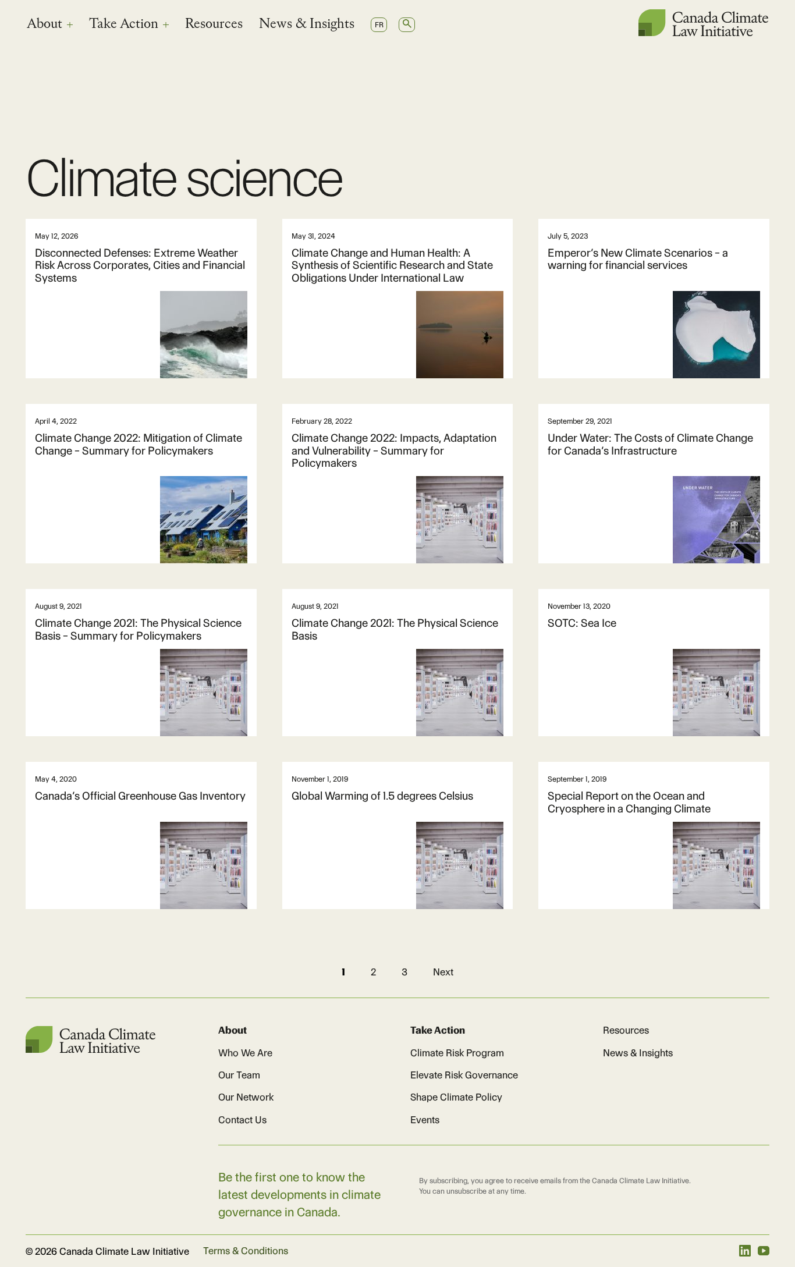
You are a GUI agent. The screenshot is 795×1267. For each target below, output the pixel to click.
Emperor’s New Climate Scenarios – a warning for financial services (638, 259)
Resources (214, 24)
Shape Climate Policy (456, 1097)
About (44, 24)
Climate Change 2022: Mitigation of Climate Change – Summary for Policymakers (138, 444)
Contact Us (242, 1120)
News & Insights (306, 24)
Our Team (239, 1075)
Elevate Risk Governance (464, 1075)
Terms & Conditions (245, 1251)
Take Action (123, 24)
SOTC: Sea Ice (582, 623)
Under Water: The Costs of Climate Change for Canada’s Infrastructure (650, 444)
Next (443, 972)
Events (424, 1120)
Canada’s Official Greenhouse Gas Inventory (140, 796)
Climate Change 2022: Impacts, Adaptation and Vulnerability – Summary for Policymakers (394, 450)
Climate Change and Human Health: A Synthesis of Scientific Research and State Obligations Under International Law (392, 265)
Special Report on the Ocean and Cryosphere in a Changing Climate (629, 802)
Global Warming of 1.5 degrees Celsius (382, 796)
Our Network (246, 1097)
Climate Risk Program (457, 1053)
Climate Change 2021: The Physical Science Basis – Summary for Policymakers (138, 629)
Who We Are (245, 1053)
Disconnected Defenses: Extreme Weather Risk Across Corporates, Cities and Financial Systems (140, 265)
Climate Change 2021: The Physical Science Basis (395, 629)
